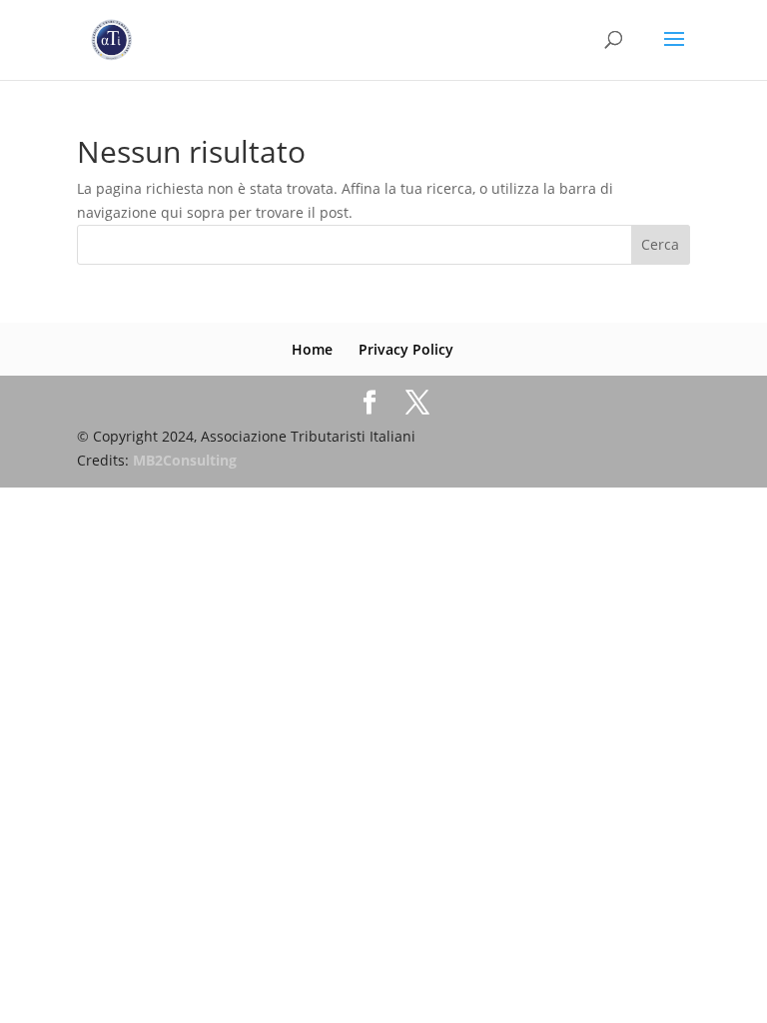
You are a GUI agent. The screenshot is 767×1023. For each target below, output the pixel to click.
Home (312, 349)
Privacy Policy (406, 349)
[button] (724, 28)
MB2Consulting (185, 460)
